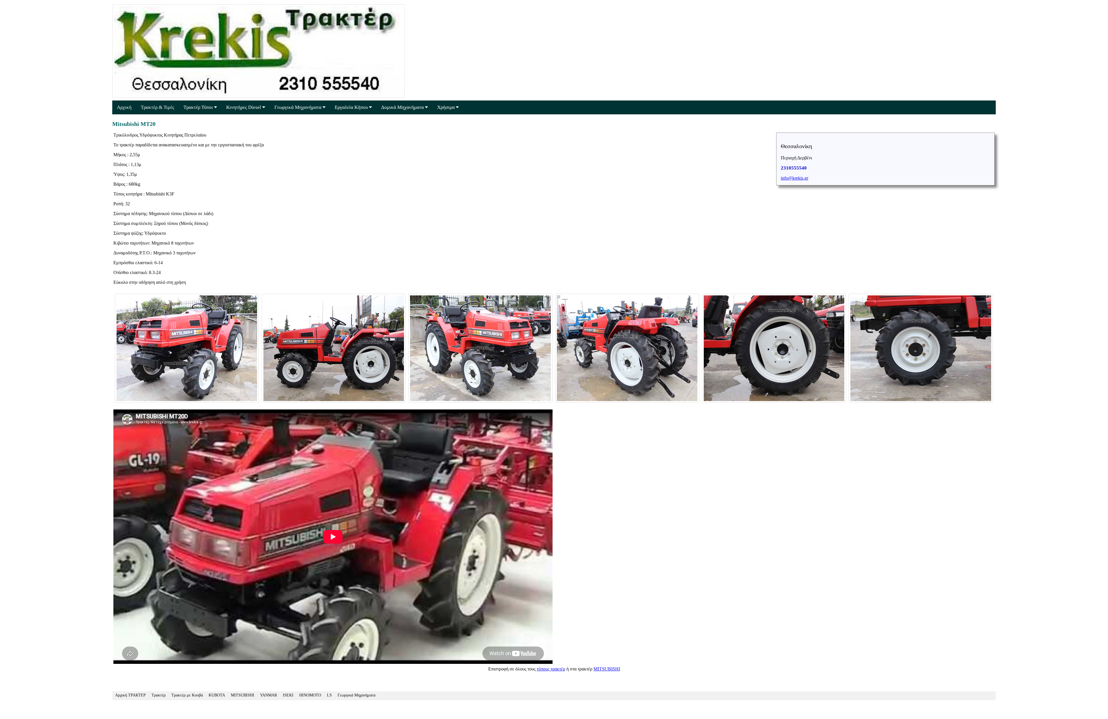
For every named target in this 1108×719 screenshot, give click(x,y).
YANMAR (268, 695)
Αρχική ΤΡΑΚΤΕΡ (130, 695)
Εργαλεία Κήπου (352, 107)
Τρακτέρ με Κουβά (187, 695)
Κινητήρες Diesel (244, 107)
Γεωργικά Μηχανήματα (298, 107)
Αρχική (124, 107)
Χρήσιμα (446, 107)
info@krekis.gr (794, 178)
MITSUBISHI (607, 668)
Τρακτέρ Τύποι (199, 107)
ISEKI (288, 695)
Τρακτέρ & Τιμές (157, 107)
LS (329, 695)
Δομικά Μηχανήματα (403, 107)
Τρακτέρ (158, 695)
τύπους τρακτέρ (551, 668)
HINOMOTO (310, 695)
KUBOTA (217, 695)
